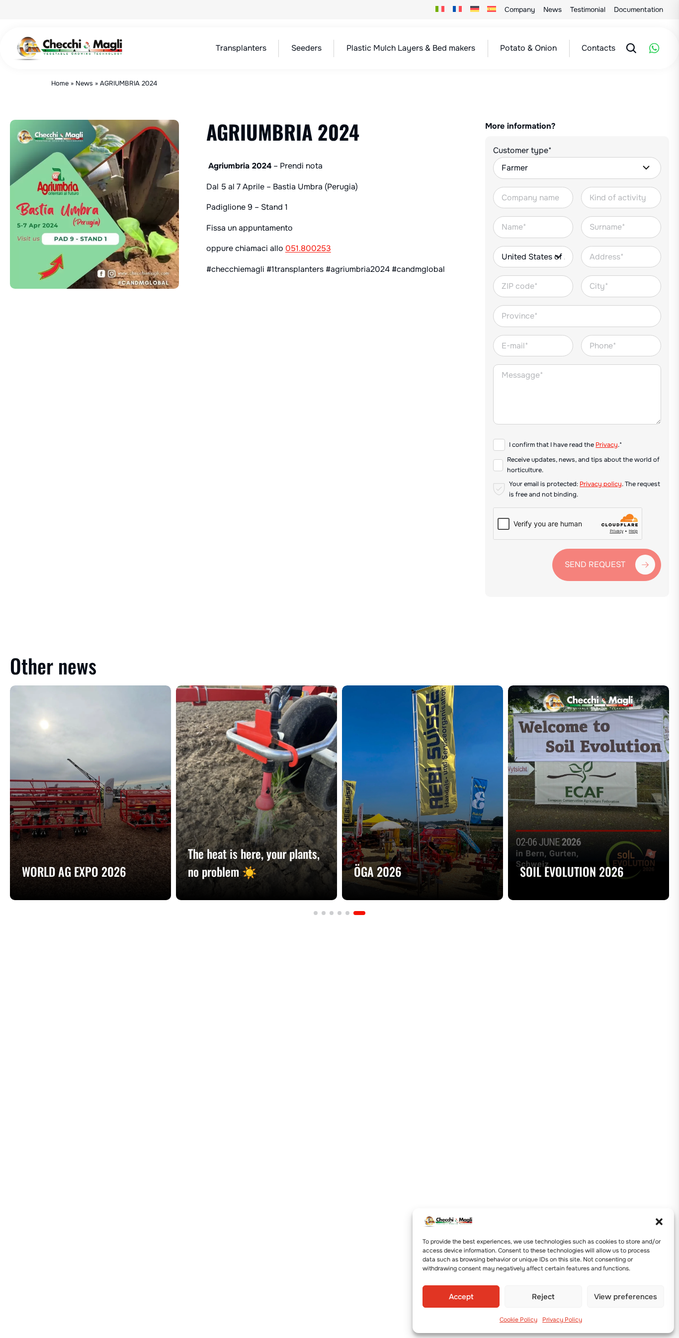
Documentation (638, 9)
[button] (659, 1222)
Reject (543, 1297)
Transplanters (241, 48)
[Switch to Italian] (440, 9)
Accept (461, 1297)
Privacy (606, 445)
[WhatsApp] (654, 48)
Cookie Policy (518, 1320)
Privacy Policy (562, 1320)
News (552, 9)
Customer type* (522, 150)
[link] (90, 792)
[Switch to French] (457, 9)
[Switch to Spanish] (492, 9)
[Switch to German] (474, 9)
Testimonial (587, 9)
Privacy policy (601, 484)
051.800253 (308, 248)
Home (60, 83)
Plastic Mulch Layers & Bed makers (410, 48)
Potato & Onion (528, 48)
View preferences (625, 1297)
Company (520, 9)
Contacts (598, 48)
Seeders (306, 48)
